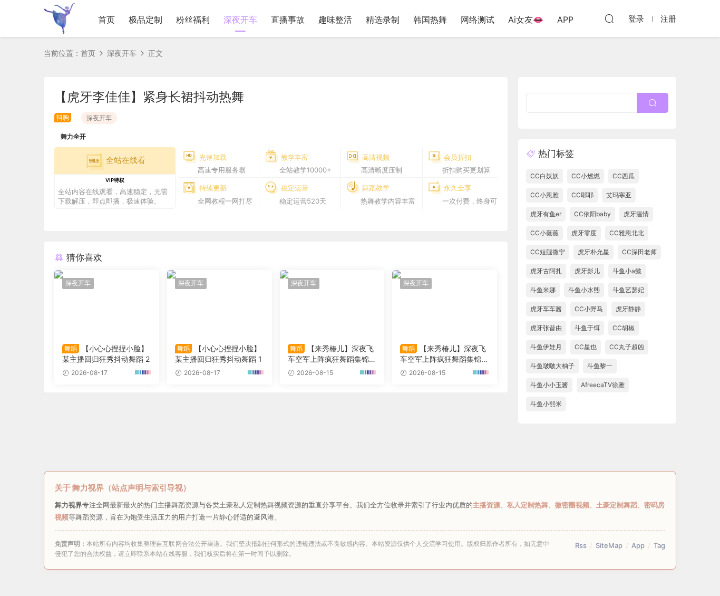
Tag (659, 545)
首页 (106, 19)
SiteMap (609, 545)
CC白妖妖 (544, 176)
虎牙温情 (636, 214)
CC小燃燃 (585, 176)
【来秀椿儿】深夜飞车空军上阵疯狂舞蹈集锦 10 (443, 354)
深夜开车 (240, 19)
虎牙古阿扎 (546, 271)
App (638, 545)
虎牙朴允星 (593, 252)
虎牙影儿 (587, 271)
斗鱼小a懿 (626, 271)
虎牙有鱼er (545, 214)
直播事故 (288, 19)
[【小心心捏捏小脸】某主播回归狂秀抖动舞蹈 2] (106, 302)
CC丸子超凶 (626, 347)
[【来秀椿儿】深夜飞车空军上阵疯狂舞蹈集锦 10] (444, 302)
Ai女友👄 (525, 19)
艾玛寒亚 (618, 195)
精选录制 (383, 19)
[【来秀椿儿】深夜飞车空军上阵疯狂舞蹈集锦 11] (332, 302)
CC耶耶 (582, 195)
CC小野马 (589, 309)
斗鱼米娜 (543, 290)
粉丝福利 (193, 19)
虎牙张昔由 (546, 328)
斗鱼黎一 (599, 366)
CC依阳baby (592, 214)
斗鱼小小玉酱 (549, 385)
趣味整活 (335, 19)
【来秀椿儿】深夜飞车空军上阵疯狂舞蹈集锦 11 (331, 354)
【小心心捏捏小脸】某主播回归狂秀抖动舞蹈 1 (218, 353)
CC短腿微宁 (547, 252)
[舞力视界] (59, 18)
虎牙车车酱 (546, 309)
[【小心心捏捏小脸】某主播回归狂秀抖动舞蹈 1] (219, 302)
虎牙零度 (584, 233)
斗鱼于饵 (587, 328)
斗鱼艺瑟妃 (628, 290)
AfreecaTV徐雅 (603, 385)
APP (565, 19)
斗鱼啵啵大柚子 (552, 366)
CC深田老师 (639, 252)
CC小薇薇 (544, 233)
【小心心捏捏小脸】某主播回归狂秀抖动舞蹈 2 (106, 353)
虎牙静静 (628, 309)
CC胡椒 (623, 328)
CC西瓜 (623, 176)
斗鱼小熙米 (546, 404)
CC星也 (586, 347)
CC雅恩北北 (626, 233)
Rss (581, 545)
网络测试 (477, 19)
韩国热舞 (430, 19)
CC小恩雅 (544, 195)
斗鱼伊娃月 (546, 347)
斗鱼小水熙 (584, 290)
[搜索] (609, 18)
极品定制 (145, 19)
